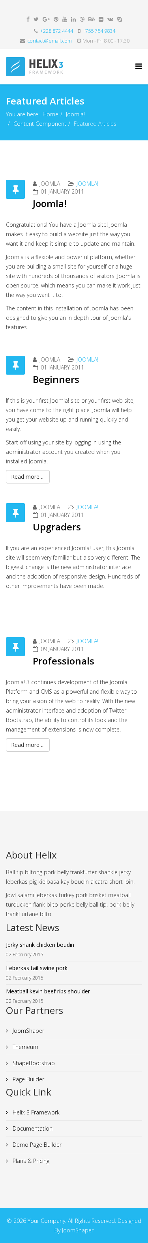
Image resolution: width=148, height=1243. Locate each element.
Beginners (56, 379)
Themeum (24, 1047)
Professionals (63, 660)
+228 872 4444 (56, 31)
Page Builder (27, 1079)
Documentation (31, 1128)
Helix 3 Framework (35, 1112)
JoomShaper (27, 1030)
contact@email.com (49, 40)
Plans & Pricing (30, 1161)
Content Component (39, 123)
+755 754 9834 (98, 31)
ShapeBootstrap (33, 1063)
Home (50, 114)
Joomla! (75, 114)
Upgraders (57, 526)
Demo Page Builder (36, 1144)
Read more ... (28, 476)
